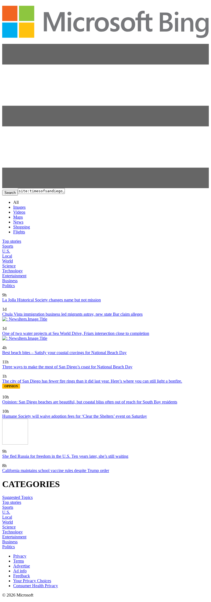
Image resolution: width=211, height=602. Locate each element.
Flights (19, 232)
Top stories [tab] (11, 241)
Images (19, 207)
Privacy (19, 556)
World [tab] (7, 261)
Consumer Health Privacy (35, 585)
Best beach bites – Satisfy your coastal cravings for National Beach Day (64, 352)
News (18, 222)
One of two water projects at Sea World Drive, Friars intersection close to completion (75, 333)
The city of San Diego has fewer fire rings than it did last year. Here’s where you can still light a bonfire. (92, 381)
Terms (18, 561)
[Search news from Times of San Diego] (7, 291)
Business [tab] (10, 280)
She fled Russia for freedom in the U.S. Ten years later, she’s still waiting (65, 456)
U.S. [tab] (6, 251)
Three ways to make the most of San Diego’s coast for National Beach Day (67, 366)
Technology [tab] (12, 271)
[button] (105, 186)
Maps (18, 217)
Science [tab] (9, 266)
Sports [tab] (7, 246)
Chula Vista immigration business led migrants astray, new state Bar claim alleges (72, 314)
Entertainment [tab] (14, 275)
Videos (19, 212)
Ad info (20, 571)
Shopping (21, 227)
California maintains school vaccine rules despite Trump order (55, 470)
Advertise (21, 566)
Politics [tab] (8, 285)
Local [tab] (7, 256)
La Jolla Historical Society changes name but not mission (51, 300)
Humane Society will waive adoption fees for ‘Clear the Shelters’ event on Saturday (74, 416)
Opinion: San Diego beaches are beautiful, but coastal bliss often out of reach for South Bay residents (89, 402)
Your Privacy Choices (32, 580)
